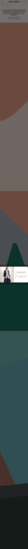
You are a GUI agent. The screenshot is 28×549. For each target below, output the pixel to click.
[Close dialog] (27, 267)
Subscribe (21, 276)
